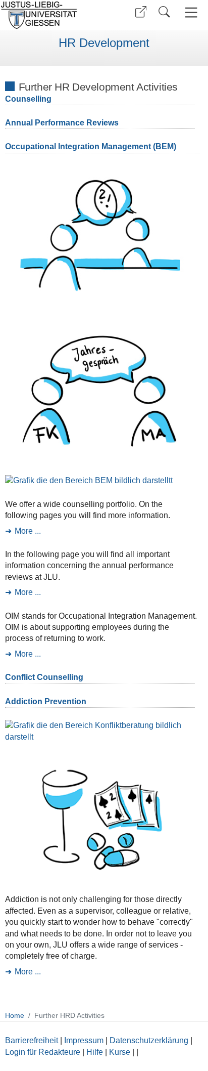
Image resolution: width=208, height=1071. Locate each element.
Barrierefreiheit (31, 1040)
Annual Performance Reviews (62, 122)
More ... (28, 531)
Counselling (28, 99)
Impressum (83, 1040)
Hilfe (94, 1052)
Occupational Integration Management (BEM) (90, 146)
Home (14, 1015)
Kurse (119, 1052)
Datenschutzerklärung (149, 1040)
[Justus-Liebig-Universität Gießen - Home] (50, 15)
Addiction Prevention (45, 701)
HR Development (104, 43)
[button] (140, 12)
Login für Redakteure (42, 1052)
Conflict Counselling (44, 677)
